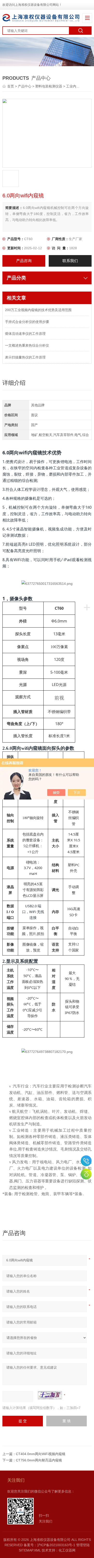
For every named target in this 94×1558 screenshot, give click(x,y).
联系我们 (70, 261)
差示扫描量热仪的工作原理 (25, 357)
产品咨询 (24, 261)
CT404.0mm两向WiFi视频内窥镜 (40, 1454)
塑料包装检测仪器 (48, 86)
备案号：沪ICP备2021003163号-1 (49, 1545)
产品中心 (24, 86)
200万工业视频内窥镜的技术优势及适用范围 (38, 310)
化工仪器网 (67, 1550)
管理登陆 (83, 1545)
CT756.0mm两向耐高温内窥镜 (39, 1460)
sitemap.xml (30, 1550)
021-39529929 (86, 1160)
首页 (11, 86)
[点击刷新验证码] (50, 1395)
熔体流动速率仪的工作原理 (25, 334)
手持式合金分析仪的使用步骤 (27, 322)
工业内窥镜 (74, 86)
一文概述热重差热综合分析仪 (27, 345)
